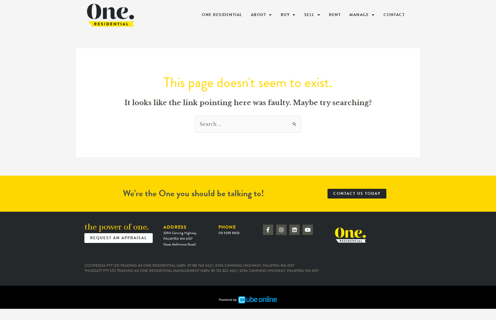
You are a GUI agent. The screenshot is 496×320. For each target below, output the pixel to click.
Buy (285, 15)
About (258, 15)
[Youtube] (308, 230)
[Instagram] (281, 230)
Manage (359, 15)
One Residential (222, 15)
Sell (309, 15)
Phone (228, 229)
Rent (335, 15)
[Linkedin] (294, 230)
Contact (394, 15)
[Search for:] (248, 124)
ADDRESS (180, 235)
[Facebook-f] (268, 230)
